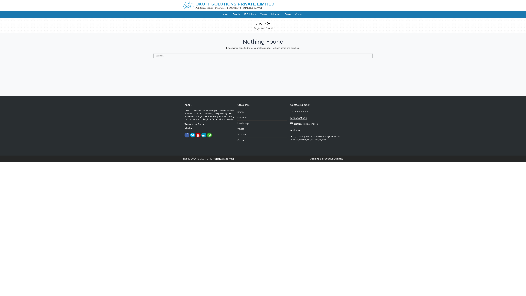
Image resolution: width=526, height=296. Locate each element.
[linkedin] (203, 135)
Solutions (242, 134)
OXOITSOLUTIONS (201, 158)
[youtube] (198, 135)
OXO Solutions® (334, 158)
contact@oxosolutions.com (306, 124)
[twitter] (192, 135)
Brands (241, 112)
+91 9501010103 (301, 111)
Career (240, 140)
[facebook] (187, 135)
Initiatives (242, 117)
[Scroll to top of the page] (522, 294)
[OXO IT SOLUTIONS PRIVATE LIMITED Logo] (188, 5)
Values (240, 129)
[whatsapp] (209, 135)
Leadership (243, 123)
